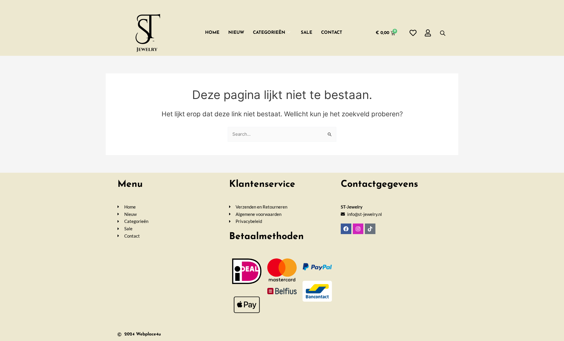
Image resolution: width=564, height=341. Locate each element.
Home (212, 33)
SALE (306, 33)
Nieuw (236, 33)
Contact (331, 33)
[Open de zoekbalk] (443, 33)
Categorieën (269, 33)
